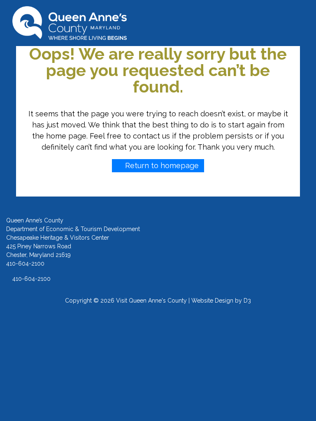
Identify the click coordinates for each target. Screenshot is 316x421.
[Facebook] (220, 243)
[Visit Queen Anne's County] (69, 23)
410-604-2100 (31, 278)
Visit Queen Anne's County (151, 300)
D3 (247, 300)
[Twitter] (254, 243)
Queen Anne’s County (34, 220)
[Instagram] (237, 243)
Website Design (212, 300)
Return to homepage (161, 165)
